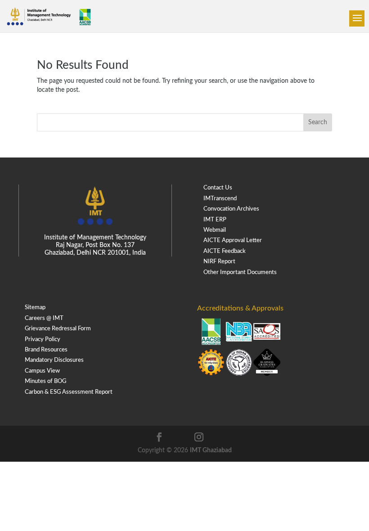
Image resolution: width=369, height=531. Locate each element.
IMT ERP (214, 220)
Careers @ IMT (44, 318)
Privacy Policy (42, 339)
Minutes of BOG (45, 381)
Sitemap (35, 307)
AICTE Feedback (224, 251)
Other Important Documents (240, 272)
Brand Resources (46, 350)
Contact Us (217, 188)
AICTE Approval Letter (232, 240)
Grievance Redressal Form (58, 329)
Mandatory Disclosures (54, 360)
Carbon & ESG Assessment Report (68, 392)
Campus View (42, 371)
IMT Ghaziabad (211, 450)
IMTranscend (220, 199)
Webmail (214, 230)
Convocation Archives (231, 209)
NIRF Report (219, 262)
